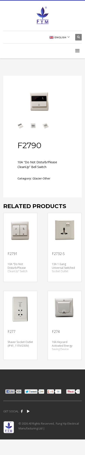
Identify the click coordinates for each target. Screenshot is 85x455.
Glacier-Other (41, 178)
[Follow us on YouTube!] (28, 411)
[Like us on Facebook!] (22, 411)
